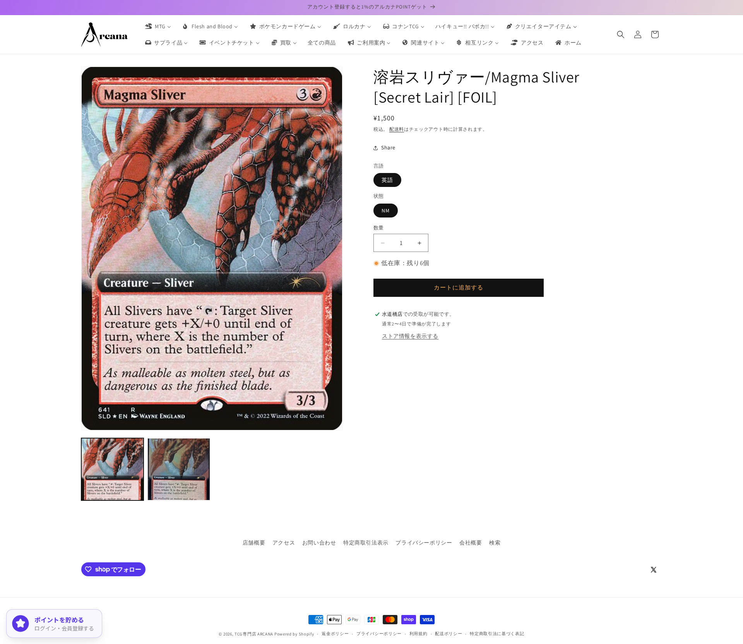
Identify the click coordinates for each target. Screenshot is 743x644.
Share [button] (388, 147)
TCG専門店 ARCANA (254, 634)
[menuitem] (157, 26)
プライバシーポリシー (423, 542)
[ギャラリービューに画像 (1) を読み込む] (112, 469)
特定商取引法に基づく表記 (497, 633)
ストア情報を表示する (410, 335)
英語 (387, 179)
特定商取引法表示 (366, 542)
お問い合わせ (319, 542)
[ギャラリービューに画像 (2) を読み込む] (178, 469)
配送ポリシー (448, 633)
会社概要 (470, 542)
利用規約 (418, 633)
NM (386, 210)
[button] (620, 34)
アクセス (283, 542)
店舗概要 (254, 542)
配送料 (396, 129)
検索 (494, 542)
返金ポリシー (335, 633)
